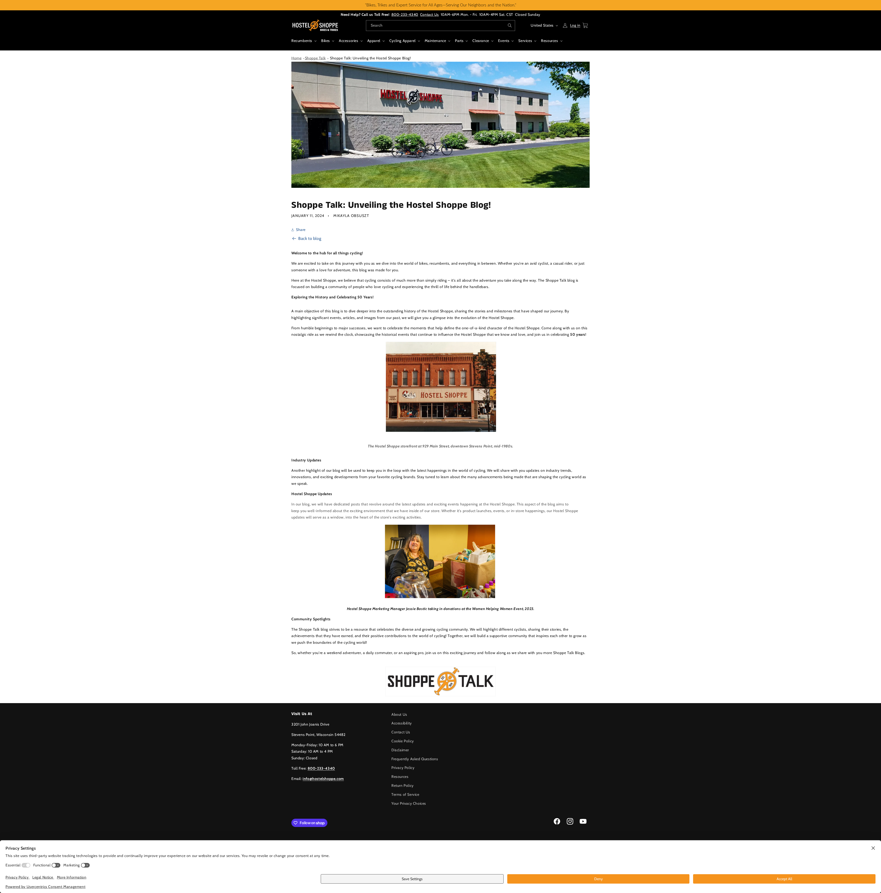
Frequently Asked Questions (414, 759)
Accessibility (401, 723)
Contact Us (429, 14)
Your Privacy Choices (408, 803)
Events (504, 41)
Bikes (325, 41)
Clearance (480, 41)
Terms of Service (405, 794)
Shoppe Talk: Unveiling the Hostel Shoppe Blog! (370, 58)
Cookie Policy (402, 741)
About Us (399, 714)
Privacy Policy (402, 767)
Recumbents (301, 41)
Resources (549, 41)
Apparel (373, 41)
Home (296, 58)
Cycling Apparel (402, 41)
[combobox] (440, 25)
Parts (459, 41)
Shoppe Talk (315, 58)
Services (525, 41)
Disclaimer (400, 750)
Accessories (348, 41)
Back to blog (309, 238)
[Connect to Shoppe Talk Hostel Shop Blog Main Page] (440, 681)
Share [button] (301, 229)
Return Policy (402, 785)
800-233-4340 (404, 14)
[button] (303, 43)
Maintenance (435, 41)
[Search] (510, 25)
